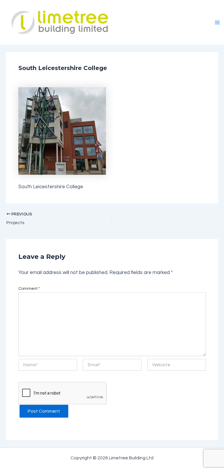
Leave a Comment (39, 78)
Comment (29, 289)
